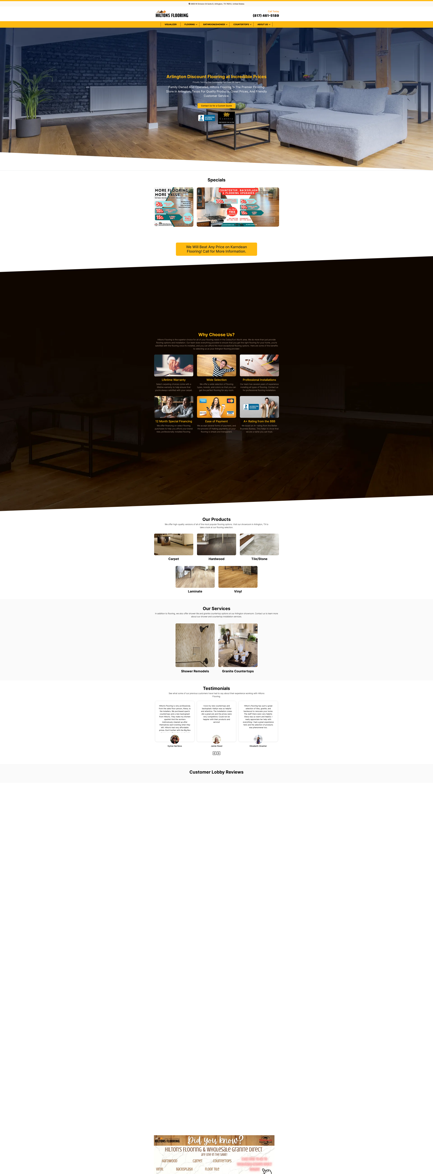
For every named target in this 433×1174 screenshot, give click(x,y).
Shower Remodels (195, 671)
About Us (262, 24)
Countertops (241, 24)
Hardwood (217, 559)
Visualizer (171, 24)
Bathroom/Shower (214, 24)
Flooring (189, 24)
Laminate (195, 591)
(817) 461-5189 (266, 14)
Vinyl (238, 591)
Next (218, 753)
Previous (214, 753)
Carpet (173, 559)
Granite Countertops (238, 671)
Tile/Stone (259, 559)
